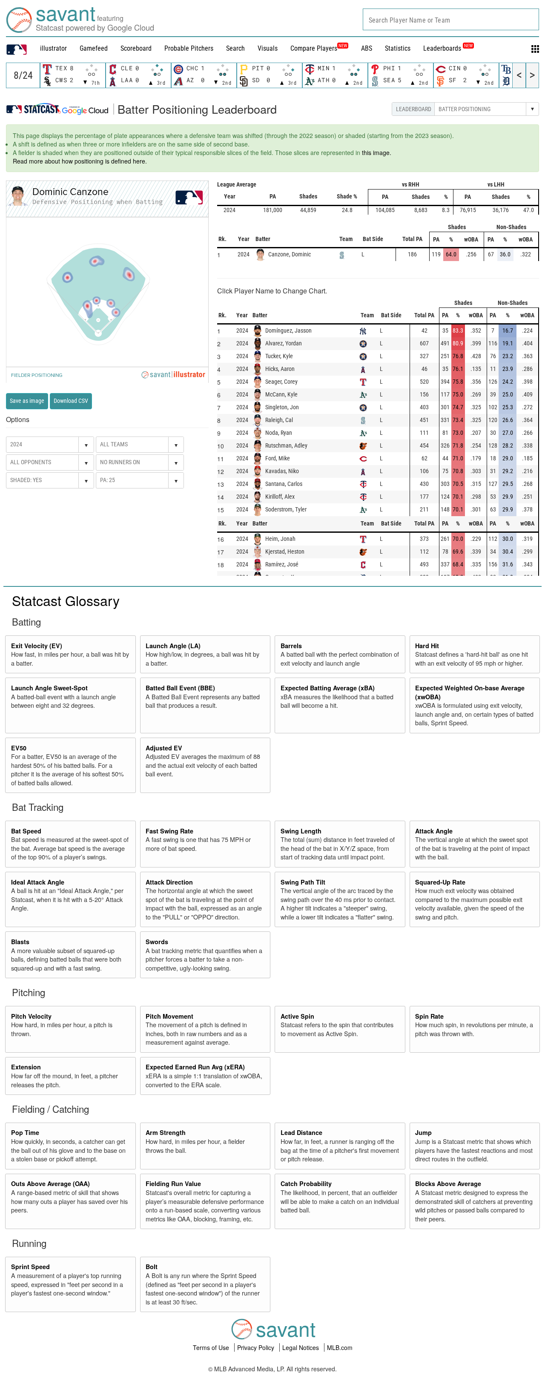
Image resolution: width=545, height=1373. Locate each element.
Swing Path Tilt (303, 882)
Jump (423, 1132)
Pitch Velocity (31, 1016)
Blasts (20, 941)
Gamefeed (94, 48)
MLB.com (340, 1347)
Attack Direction (169, 882)
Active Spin (297, 1016)
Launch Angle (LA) (173, 645)
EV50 (18, 748)
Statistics (397, 48)
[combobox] (451, 19)
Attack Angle (434, 831)
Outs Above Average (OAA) (50, 1183)
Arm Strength (166, 1132)
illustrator (53, 48)
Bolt (152, 1266)
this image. (376, 152)
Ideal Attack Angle (37, 882)
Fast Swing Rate (169, 831)
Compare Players (313, 48)
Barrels (291, 645)
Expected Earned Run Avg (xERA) (195, 1067)
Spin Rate (429, 1016)
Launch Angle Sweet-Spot (49, 688)
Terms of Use (212, 1347)
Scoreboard (136, 48)
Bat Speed (26, 831)
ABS (366, 48)
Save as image (27, 400)
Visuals (268, 48)
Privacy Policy (256, 1347)
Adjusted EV (164, 748)
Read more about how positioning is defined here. (80, 161)
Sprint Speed (30, 1266)
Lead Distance (301, 1132)
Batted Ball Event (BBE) (180, 688)
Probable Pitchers (188, 48)
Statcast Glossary (66, 600)
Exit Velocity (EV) (36, 645)
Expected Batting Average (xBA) (328, 688)
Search (235, 48)
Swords (157, 941)
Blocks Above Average (448, 1183)
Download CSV (71, 400)
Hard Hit (427, 645)
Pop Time (25, 1132)
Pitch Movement (169, 1016)
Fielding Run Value (173, 1183)
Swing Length (301, 831)
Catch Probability (306, 1183)
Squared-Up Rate (440, 882)
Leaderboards (448, 48)
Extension (26, 1067)
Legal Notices (301, 1347)
